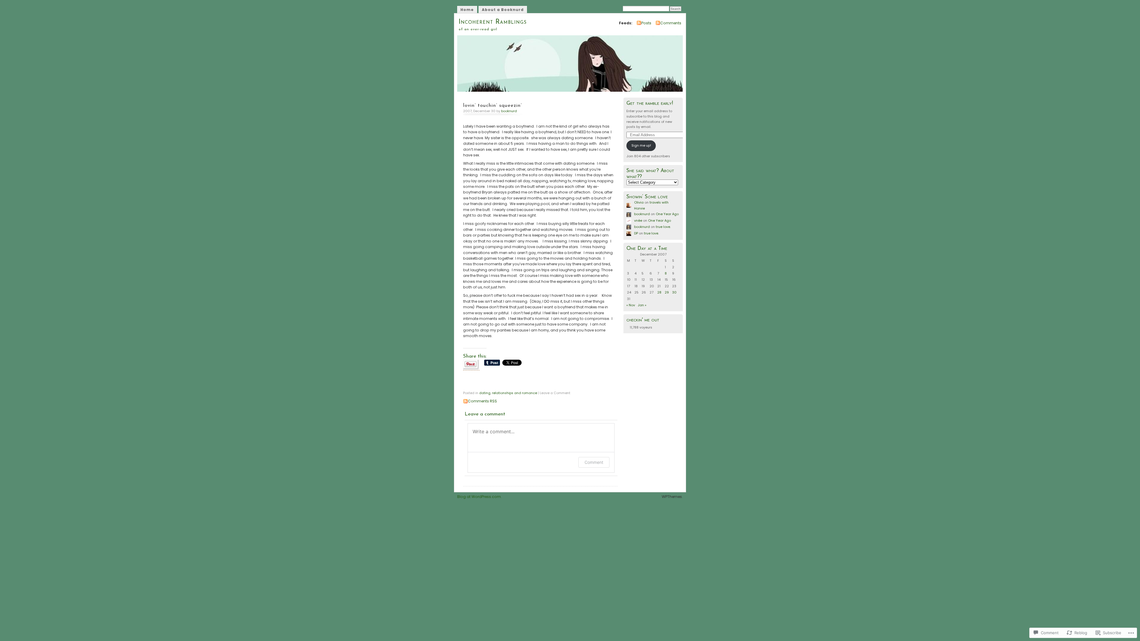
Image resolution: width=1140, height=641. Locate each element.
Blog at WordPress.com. (479, 496)
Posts (646, 23)
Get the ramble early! (649, 103)
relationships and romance (514, 393)
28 (659, 292)
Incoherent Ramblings (493, 22)
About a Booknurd (503, 9)
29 (667, 292)
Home (467, 9)
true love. (663, 227)
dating (484, 393)
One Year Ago (667, 214)
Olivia (639, 202)
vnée (638, 220)
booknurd (509, 111)
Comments (670, 23)
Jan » (642, 305)
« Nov (630, 305)
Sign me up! (641, 145)
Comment (594, 462)
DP (636, 233)
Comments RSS (482, 401)
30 (674, 292)
